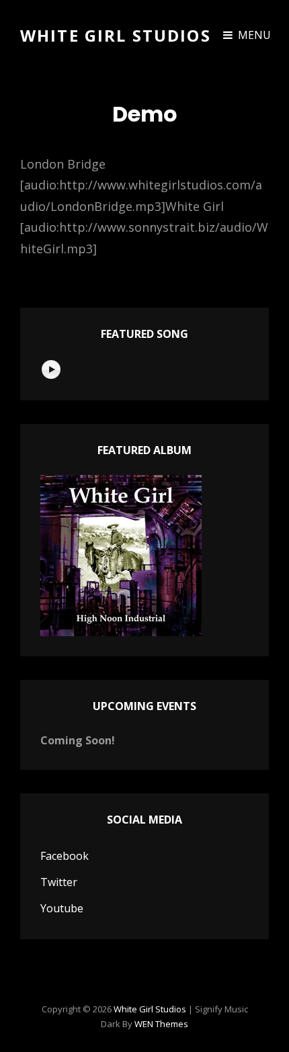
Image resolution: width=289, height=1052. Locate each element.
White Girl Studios (115, 35)
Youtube (61, 908)
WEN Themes (161, 1024)
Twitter (58, 882)
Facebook (64, 855)
